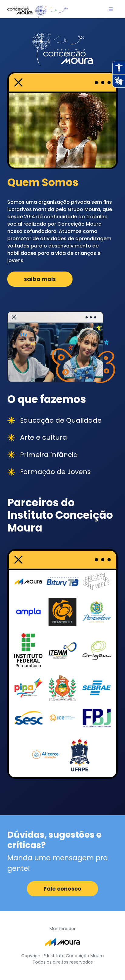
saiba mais (40, 279)
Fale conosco (62, 888)
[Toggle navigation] (111, 9)
